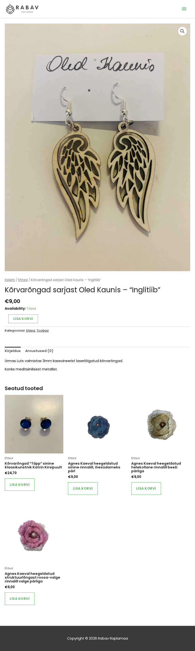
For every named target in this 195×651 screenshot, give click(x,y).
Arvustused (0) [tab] (39, 350)
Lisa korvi (23, 318)
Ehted (23, 280)
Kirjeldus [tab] (13, 350)
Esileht (10, 280)
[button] (182, 31)
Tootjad (43, 330)
